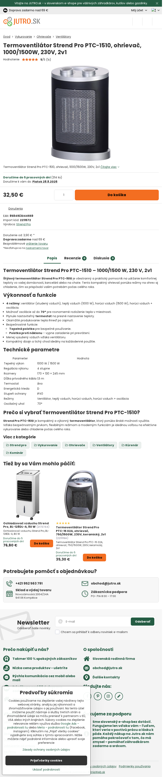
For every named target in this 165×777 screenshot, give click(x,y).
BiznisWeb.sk (96, 772)
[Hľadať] (137, 22)
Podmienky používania (135, 766)
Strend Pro (23, 224)
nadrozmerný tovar (37, 248)
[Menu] (157, 22)
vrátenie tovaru (37, 244)
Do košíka (117, 194)
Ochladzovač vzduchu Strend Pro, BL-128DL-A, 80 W (26, 525)
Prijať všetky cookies (46, 760)
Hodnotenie (11, 59)
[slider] (30, 59)
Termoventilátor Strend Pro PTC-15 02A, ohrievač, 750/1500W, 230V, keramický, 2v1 (81, 530)
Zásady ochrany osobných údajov (93, 766)
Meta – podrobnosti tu (53, 727)
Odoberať (142, 622)
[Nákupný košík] (147, 22)
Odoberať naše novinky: (34, 628)
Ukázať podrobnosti (46, 770)
